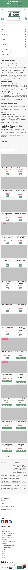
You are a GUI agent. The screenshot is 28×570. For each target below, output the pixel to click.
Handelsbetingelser (6, 531)
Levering (4, 529)
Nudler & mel (5, 39)
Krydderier (4, 36)
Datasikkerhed (5, 539)
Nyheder (3, 551)
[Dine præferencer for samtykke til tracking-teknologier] (2, 567)
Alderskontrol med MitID (7, 547)
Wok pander (7, 144)
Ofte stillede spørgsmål (7, 537)
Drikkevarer (4, 41)
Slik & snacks (5, 44)
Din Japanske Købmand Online (8, 533)
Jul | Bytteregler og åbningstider (8, 541)
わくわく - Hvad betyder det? (8, 535)
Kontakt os (4, 555)
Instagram (10, 521)
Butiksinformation (7, 562)
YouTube (6, 521)
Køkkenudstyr (5, 46)
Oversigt (3, 557)
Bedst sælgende (5, 553)
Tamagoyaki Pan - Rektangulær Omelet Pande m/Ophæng (21, 376)
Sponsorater (4, 543)
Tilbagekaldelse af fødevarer (8, 545)
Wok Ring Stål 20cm (7, 190)
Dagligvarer (4, 29)
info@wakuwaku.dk (5, 515)
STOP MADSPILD (6, 49)
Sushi (3, 31)
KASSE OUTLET (6, 54)
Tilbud (3, 549)
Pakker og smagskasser (7, 51)
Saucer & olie (5, 34)
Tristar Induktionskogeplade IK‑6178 (20, 329)
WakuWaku (11, 565)
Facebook (2, 521)
